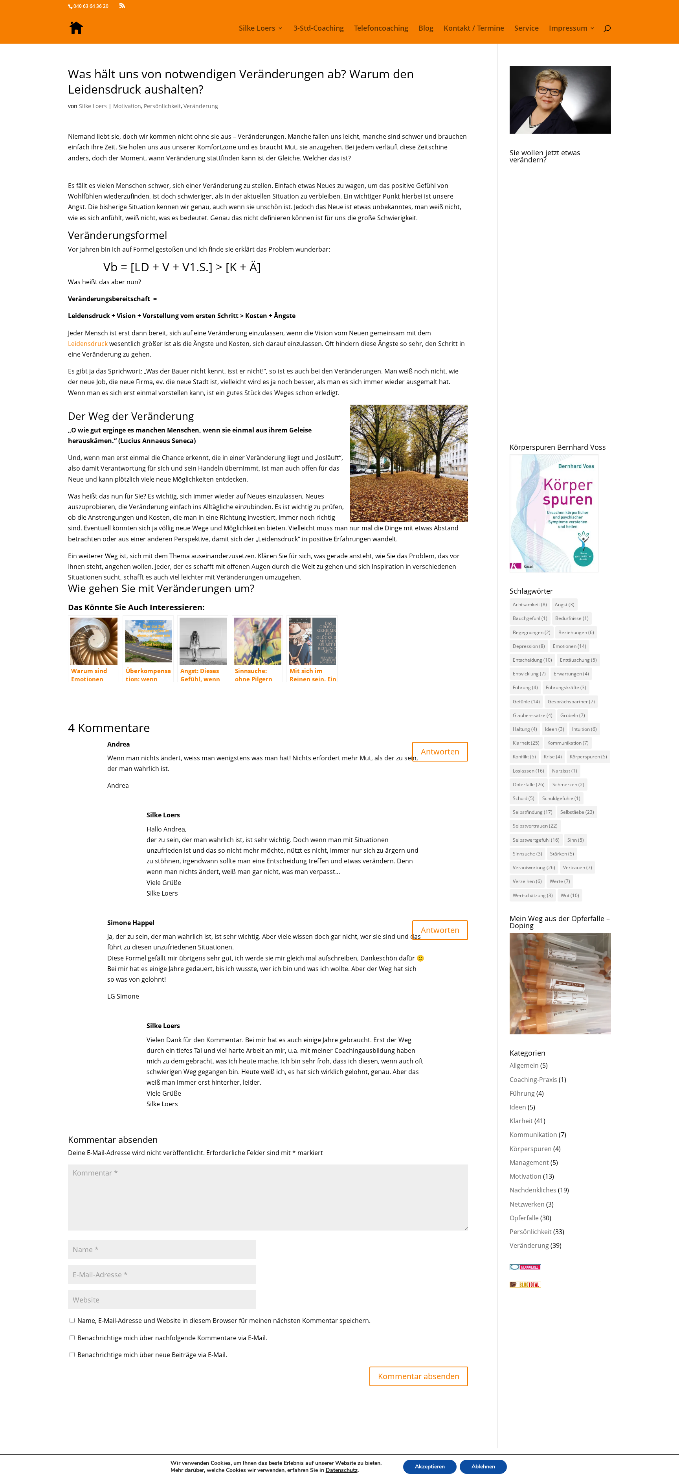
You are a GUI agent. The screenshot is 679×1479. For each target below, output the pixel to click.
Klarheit (526, 743)
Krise (553, 756)
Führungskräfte (566, 687)
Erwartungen (571, 673)
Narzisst (564, 770)
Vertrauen (577, 867)
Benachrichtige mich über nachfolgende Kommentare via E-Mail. (172, 1338)
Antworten (440, 751)
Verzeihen (527, 881)
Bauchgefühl (530, 618)
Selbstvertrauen (535, 825)
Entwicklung (529, 673)
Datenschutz (342, 1470)
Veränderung (201, 106)
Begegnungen (532, 632)
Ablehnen (483, 1466)
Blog (425, 29)
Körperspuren (588, 756)
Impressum (568, 29)
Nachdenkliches (533, 1190)
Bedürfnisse (572, 618)
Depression (529, 646)
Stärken (562, 853)
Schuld (523, 798)
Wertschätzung (533, 895)
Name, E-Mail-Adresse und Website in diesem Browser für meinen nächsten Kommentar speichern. (224, 1320)
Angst (564, 604)
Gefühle (526, 701)
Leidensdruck (88, 343)
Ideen (554, 729)
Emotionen (569, 646)
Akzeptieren (430, 1466)
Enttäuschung (578, 660)
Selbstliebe (577, 812)
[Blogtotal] (525, 1285)
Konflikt (524, 756)
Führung (525, 687)
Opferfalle (529, 784)
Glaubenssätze (532, 715)
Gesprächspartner (571, 701)
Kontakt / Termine (474, 29)
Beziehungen (576, 632)
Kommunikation (568, 743)
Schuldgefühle (561, 798)
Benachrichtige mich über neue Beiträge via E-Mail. (152, 1354)
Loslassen (528, 770)
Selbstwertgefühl (536, 840)
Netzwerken (527, 1204)
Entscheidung (532, 660)
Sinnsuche (527, 853)
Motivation (127, 106)
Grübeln (572, 715)
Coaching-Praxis (533, 1079)
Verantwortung (534, 867)
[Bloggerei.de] (525, 1268)
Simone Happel (130, 922)
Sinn (575, 840)
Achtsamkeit (530, 604)
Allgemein (524, 1065)
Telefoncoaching (381, 29)
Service (526, 29)
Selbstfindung (532, 812)
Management (529, 1162)
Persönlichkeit (162, 106)
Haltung (525, 729)
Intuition (584, 729)
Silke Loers (257, 29)
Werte (560, 881)
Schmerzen (568, 784)
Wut (570, 895)
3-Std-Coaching (319, 29)
